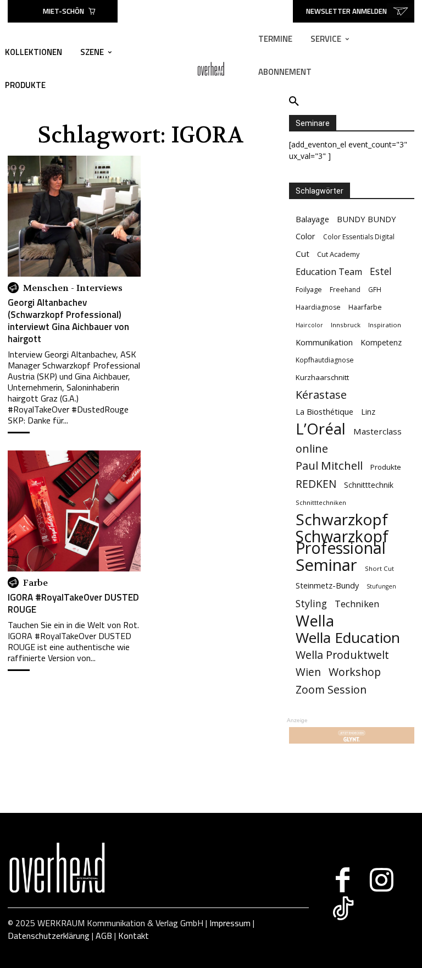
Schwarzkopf (342, 519)
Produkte (385, 467)
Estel (381, 271)
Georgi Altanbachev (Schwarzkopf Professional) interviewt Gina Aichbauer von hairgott (68, 320)
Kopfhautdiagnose (325, 360)
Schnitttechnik (368, 485)
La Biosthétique (324, 411)
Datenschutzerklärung (49, 935)
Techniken (357, 603)
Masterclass (377, 431)
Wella (315, 620)
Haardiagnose (318, 307)
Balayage (312, 218)
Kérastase (321, 394)
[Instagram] (381, 880)
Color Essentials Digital (359, 236)
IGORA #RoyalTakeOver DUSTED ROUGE (73, 603)
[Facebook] (342, 880)
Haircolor (309, 325)
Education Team (329, 272)
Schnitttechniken (321, 502)
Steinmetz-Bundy (327, 585)
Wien (308, 672)
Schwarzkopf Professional (342, 542)
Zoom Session (331, 689)
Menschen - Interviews (73, 288)
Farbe (35, 583)
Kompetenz (381, 342)
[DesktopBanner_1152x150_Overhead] (351, 735)
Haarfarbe (365, 307)
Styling (311, 603)
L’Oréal (321, 429)
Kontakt (133, 935)
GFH (374, 289)
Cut (302, 253)
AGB (104, 935)
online (312, 448)
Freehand (345, 289)
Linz (368, 411)
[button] (294, 102)
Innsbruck (345, 325)
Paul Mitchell (329, 465)
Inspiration (384, 325)
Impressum (230, 923)
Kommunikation (324, 342)
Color (305, 236)
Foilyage (309, 289)
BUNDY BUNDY (366, 218)
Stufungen (381, 586)
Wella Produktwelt (342, 655)
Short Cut (379, 568)
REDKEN (316, 484)
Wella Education (348, 638)
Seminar (326, 565)
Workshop (355, 672)
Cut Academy (338, 254)
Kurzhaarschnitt (322, 377)
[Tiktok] (342, 908)
